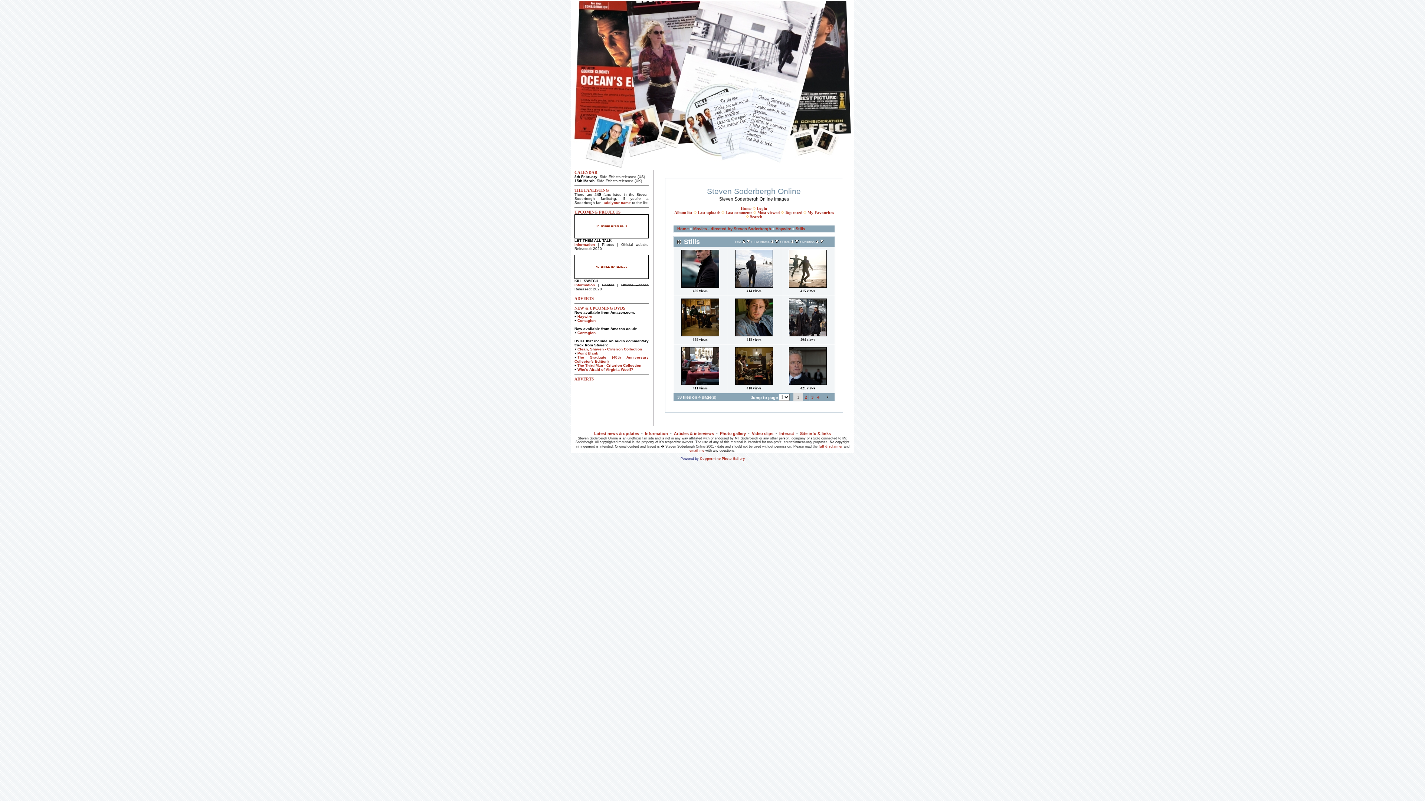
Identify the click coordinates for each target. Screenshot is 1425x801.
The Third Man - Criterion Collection (609, 365)
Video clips (762, 433)
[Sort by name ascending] (772, 242)
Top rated (793, 213)
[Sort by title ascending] (744, 242)
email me (696, 450)
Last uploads (709, 213)
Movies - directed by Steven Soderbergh (732, 229)
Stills (800, 229)
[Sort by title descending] (748, 242)
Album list (683, 213)
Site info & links (815, 433)
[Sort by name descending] (777, 242)
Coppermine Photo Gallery (722, 459)
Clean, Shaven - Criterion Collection (609, 349)
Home (746, 209)
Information (584, 245)
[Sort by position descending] (821, 242)
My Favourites (821, 213)
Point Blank (587, 353)
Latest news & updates (616, 433)
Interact (786, 433)
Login (762, 209)
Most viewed (768, 213)
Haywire (584, 316)
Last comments (738, 213)
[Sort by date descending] (797, 242)
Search (756, 217)
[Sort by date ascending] (792, 242)
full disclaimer (831, 446)
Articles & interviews (694, 433)
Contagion (586, 321)
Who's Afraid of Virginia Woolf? (605, 369)
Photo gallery (733, 433)
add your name (617, 203)
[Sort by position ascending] (817, 242)
